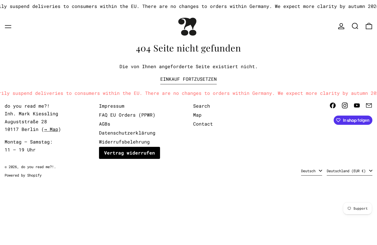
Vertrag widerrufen (129, 153)
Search (201, 106)
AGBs (104, 124)
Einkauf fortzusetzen (188, 79)
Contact (203, 124)
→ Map (51, 129)
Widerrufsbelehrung (124, 142)
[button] (355, 26)
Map (197, 115)
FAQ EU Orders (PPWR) (127, 115)
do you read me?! (37, 166)
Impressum (111, 106)
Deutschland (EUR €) (347, 170)
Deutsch (309, 170)
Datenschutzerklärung (127, 133)
